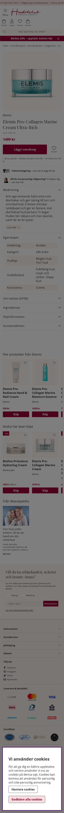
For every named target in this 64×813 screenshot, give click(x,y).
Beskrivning (11, 190)
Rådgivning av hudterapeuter (35, 2)
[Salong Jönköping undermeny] (37, 645)
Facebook (11, 667)
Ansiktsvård (18, 45)
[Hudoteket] (26, 12)
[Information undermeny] (39, 629)
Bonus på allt (58, 2)
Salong (14, 595)
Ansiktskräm (35, 45)
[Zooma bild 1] (32, 81)
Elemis (7, 115)
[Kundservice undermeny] (39, 637)
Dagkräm (50, 45)
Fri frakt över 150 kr (9, 2)
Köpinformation (14, 317)
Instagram (11, 671)
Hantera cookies (23, 789)
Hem (5, 45)
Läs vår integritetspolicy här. (20, 610)
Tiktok (10, 675)
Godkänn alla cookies (27, 799)
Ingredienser (11, 308)
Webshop (30, 595)
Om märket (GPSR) (15, 298)
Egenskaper (11, 237)
